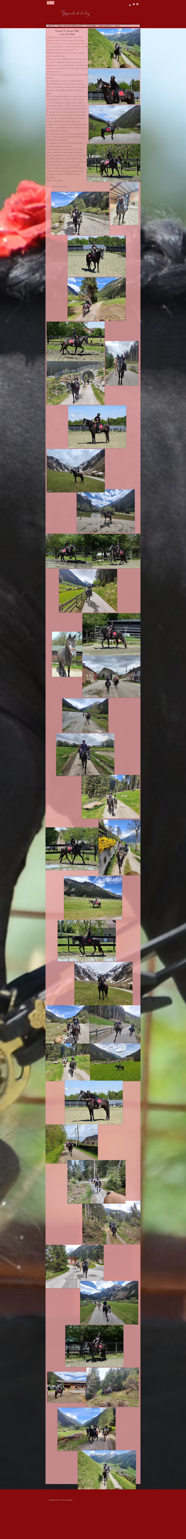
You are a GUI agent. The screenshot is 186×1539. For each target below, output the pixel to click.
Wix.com (70, 1500)
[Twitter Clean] (134, 4)
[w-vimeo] (137, 4)
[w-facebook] (130, 6)
